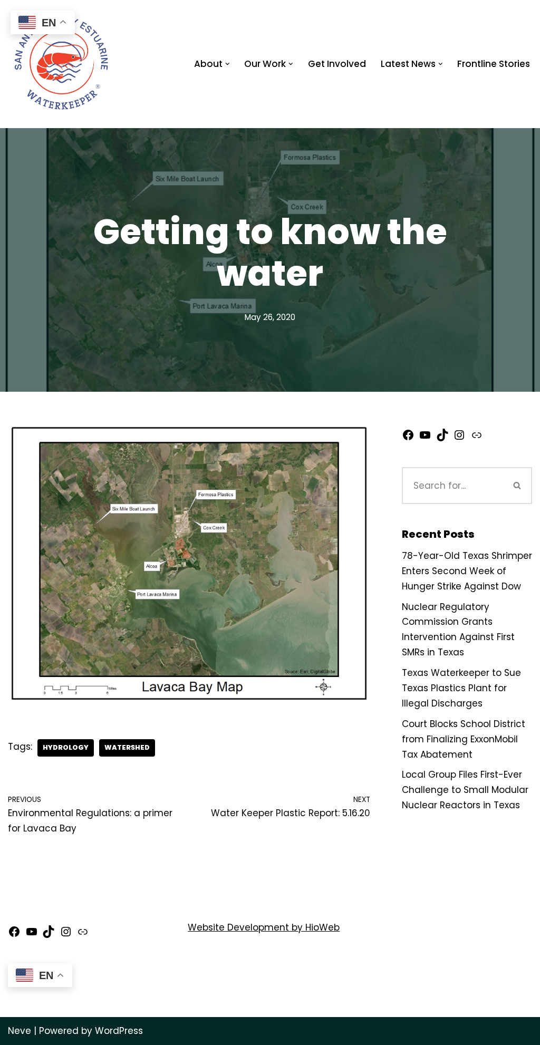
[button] (227, 64)
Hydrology (66, 747)
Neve (19, 1030)
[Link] (476, 438)
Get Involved (337, 63)
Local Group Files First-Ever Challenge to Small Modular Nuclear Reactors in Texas (465, 789)
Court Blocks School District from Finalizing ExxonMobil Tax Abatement (463, 739)
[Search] (517, 485)
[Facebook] (408, 438)
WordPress (119, 1030)
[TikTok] (442, 438)
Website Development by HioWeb (264, 927)
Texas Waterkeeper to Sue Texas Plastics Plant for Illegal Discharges (461, 688)
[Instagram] (459, 438)
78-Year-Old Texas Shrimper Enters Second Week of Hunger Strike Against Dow (467, 571)
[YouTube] (425, 438)
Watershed (127, 747)
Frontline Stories (493, 63)
